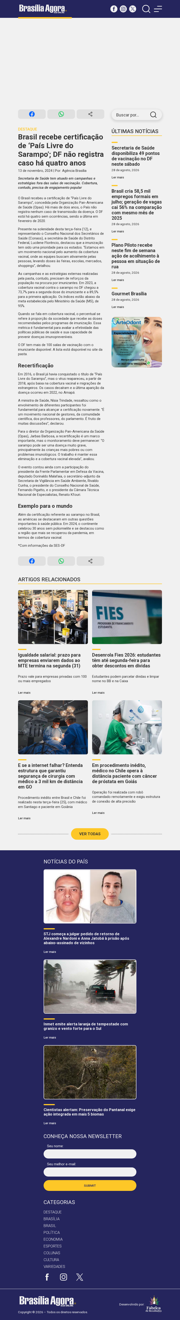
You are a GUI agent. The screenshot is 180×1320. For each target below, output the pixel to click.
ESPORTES (53, 1246)
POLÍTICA (52, 1232)
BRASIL (50, 1226)
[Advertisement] (90, 63)
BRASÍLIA (52, 1219)
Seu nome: (55, 1146)
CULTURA (51, 1260)
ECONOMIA (53, 1239)
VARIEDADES (54, 1266)
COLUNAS (52, 1253)
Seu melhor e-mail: (61, 1164)
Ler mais (118, 177)
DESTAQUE (53, 1212)
